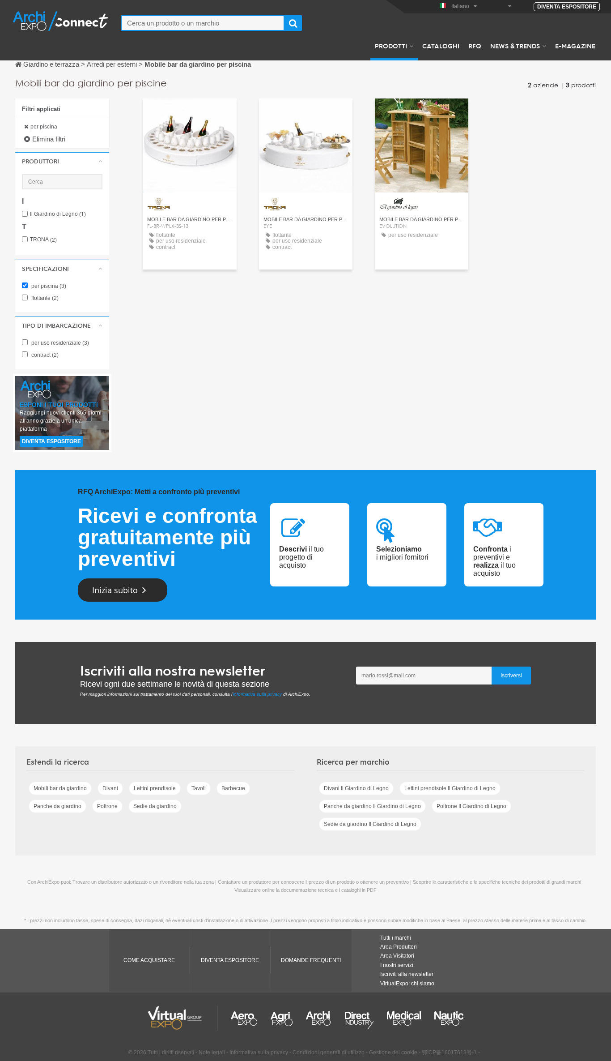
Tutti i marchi (395, 938)
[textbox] (202, 23)
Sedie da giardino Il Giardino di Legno (370, 824)
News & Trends (515, 46)
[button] (62, 161)
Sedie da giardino (155, 806)
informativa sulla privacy (257, 694)
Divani (110, 788)
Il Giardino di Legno (58, 214)
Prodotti (391, 46)
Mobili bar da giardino (60, 788)
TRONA (43, 239)
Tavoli (198, 788)
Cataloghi (440, 46)
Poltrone (107, 806)
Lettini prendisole (155, 788)
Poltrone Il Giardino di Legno (471, 806)
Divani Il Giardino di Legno (356, 788)
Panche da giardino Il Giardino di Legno (372, 806)
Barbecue (233, 788)
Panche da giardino (57, 806)
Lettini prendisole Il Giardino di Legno (450, 788)
